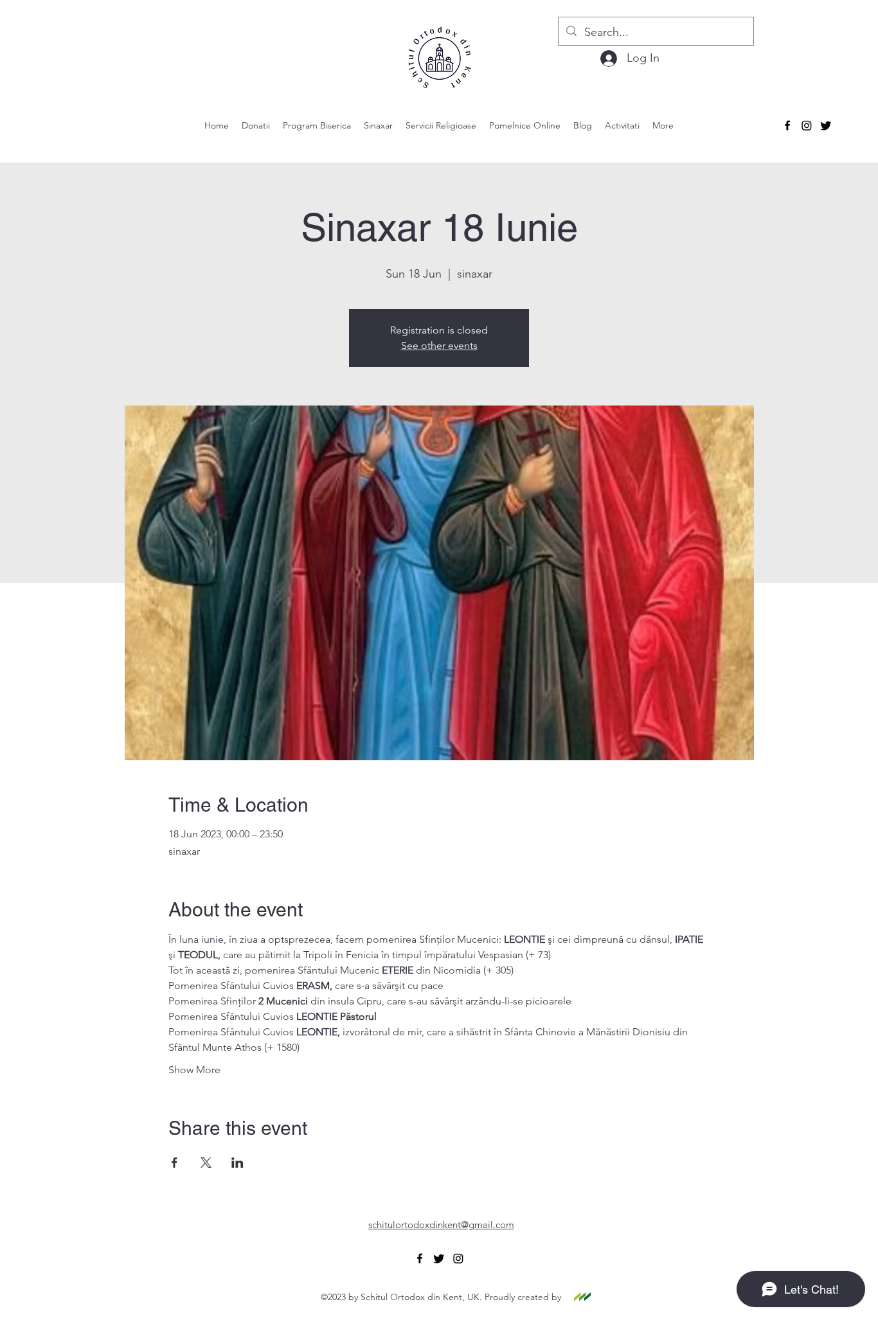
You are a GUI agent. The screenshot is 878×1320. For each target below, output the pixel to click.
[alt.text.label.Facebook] (787, 125)
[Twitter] (826, 125)
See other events (439, 345)
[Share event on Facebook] (174, 1162)
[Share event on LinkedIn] (237, 1162)
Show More (194, 1070)
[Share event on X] (206, 1162)
